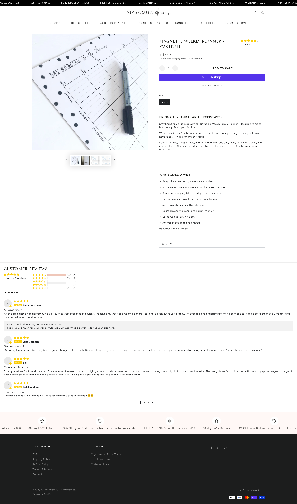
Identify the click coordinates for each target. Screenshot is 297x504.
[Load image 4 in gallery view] (105, 160)
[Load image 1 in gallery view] (75, 160)
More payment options (212, 85)
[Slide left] (66, 160)
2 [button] (144, 402)
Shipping (176, 58)
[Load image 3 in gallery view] (95, 160)
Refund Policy (40, 464)
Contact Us (39, 474)
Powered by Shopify (41, 494)
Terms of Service (42, 469)
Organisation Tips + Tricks (106, 454)
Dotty (165, 101)
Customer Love (100, 464)
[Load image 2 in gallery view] (85, 160)
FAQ (35, 454)
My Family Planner (48, 490)
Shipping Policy (41, 459)
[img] (21, 301)
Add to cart (223, 68)
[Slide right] (114, 160)
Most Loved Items (101, 459)
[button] (34, 12)
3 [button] (148, 402)
